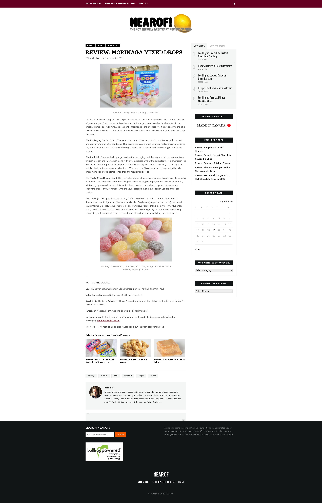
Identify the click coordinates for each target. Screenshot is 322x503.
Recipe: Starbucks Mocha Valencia (215, 88)
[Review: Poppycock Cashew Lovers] (135, 348)
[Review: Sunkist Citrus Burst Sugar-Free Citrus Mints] (101, 348)
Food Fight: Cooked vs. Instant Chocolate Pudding (213, 54)
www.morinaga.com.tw (108, 320)
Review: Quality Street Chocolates (215, 66)
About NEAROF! (93, 3)
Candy (90, 45)
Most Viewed (199, 46)
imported (128, 376)
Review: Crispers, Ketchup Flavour (213, 163)
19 (214, 230)
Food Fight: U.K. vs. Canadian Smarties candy (212, 77)
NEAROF (161, 474)
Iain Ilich (100, 58)
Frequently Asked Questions (120, 3)
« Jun (197, 249)
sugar (141, 376)
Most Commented (217, 46)
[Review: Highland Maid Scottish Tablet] (169, 348)
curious (104, 376)
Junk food (112, 45)
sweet (153, 376)
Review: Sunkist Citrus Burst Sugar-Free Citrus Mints (100, 360)
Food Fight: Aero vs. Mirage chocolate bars (211, 99)
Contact (143, 3)
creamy (91, 376)
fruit (115, 376)
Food (100, 45)
